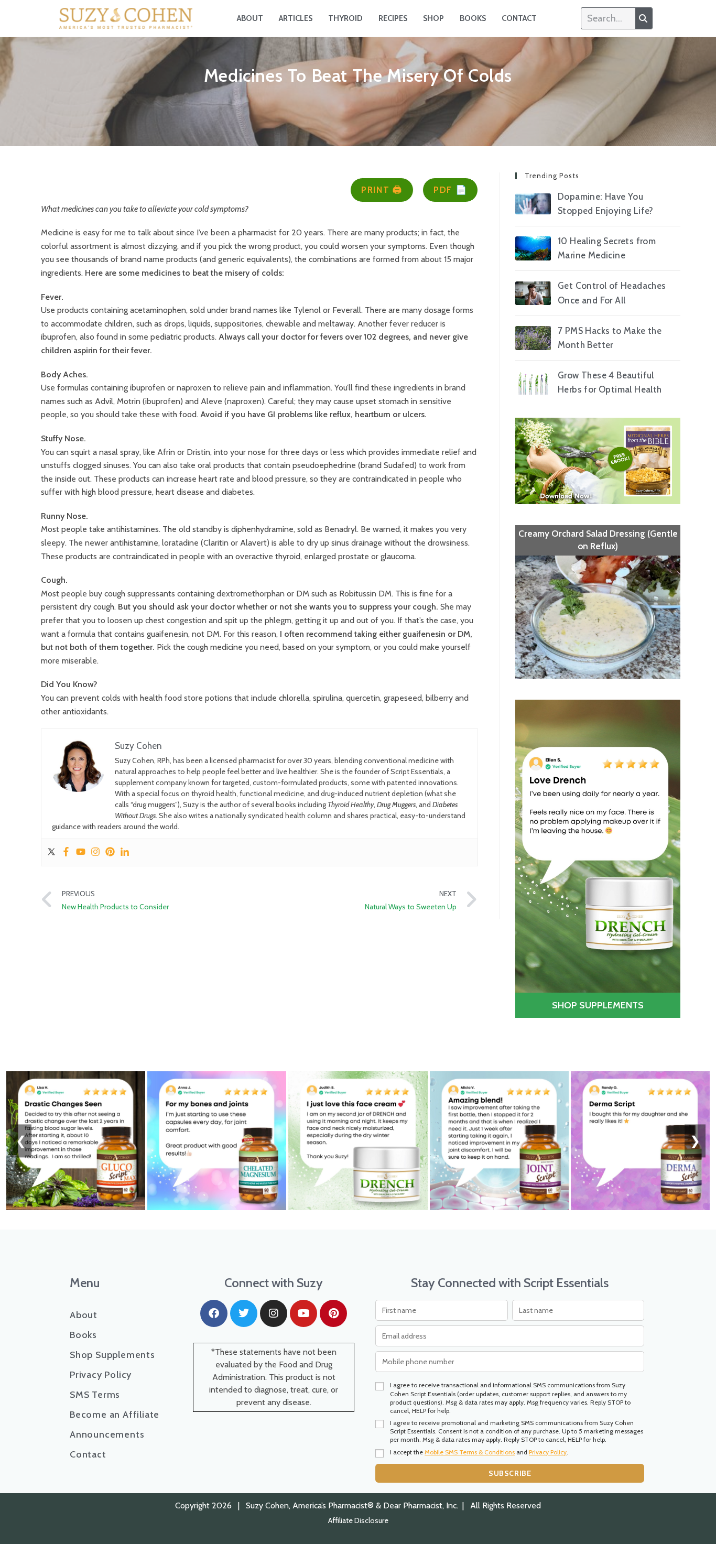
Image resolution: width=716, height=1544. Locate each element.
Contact (519, 18)
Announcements (107, 1315)
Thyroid (345, 18)
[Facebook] (66, 852)
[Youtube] (80, 852)
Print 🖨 (382, 189)
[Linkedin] (124, 852)
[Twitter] (51, 852)
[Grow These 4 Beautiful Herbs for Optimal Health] (533, 383)
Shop (433, 18)
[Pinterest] (110, 852)
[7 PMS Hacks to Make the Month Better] (533, 338)
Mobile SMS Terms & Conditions (470, 1332)
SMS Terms (95, 1275)
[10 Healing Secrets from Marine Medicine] (533, 248)
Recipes (392, 18)
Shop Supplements (112, 1235)
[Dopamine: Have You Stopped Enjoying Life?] (533, 203)
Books (473, 18)
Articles (295, 18)
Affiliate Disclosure (358, 1401)
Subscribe (510, 1353)
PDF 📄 (450, 189)
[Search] (643, 18)
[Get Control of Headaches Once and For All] (533, 293)
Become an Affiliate (114, 1295)
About (250, 18)
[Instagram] (95, 852)
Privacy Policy (101, 1255)
